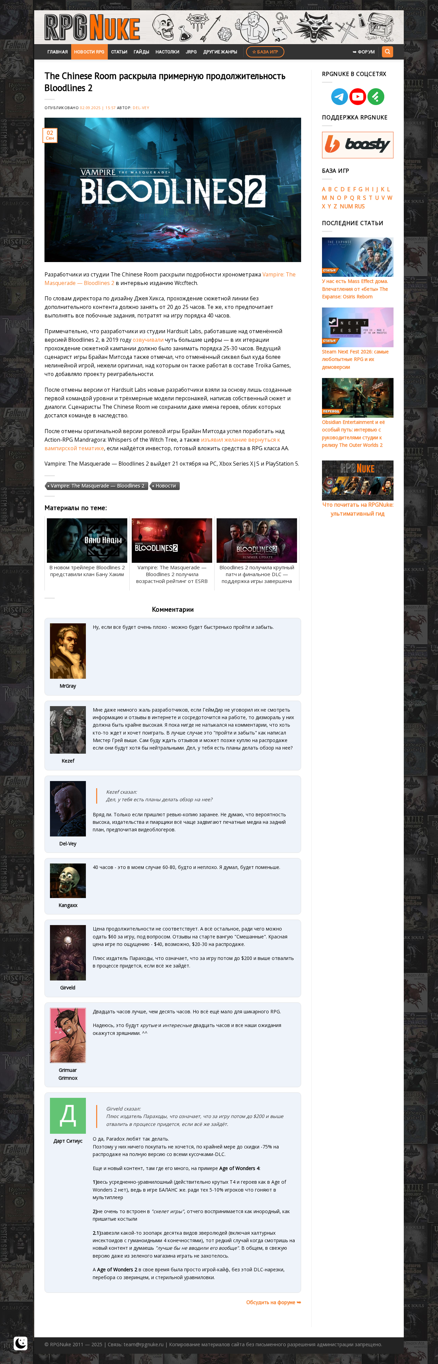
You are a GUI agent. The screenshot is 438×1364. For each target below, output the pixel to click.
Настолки (167, 51)
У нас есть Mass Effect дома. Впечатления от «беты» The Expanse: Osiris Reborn (355, 289)
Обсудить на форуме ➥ (273, 1302)
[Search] (387, 51)
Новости (166, 485)
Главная (58, 51)
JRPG (191, 51)
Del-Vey (141, 107)
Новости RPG (89, 51)
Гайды (141, 51)
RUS (360, 206)
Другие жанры (220, 51)
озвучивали (148, 339)
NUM (346, 206)
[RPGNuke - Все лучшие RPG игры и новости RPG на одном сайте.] (92, 27)
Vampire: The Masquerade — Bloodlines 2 (97, 485)
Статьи (119, 51)
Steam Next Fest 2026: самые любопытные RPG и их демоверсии (355, 359)
